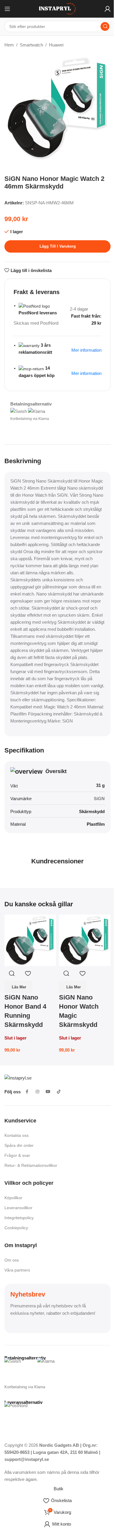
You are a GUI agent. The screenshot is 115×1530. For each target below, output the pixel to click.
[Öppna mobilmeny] (7, 9)
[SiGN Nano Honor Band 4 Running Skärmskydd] (30, 939)
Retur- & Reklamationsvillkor (30, 1165)
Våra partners (17, 1270)
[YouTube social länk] (48, 1091)
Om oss (11, 1260)
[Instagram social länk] (37, 1091)
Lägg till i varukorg (58, 246)
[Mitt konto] (108, 9)
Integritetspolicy (19, 1217)
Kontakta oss (16, 1135)
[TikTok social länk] (58, 1091)
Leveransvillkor (18, 1207)
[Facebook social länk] (26, 1091)
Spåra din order (19, 1145)
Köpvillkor (13, 1197)
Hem (9, 44)
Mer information (86, 373)
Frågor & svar (17, 1155)
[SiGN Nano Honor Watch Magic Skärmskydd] (85, 939)
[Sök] (105, 26)
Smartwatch (31, 44)
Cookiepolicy (16, 1227)
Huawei (56, 44)
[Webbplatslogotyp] (57, 8)
